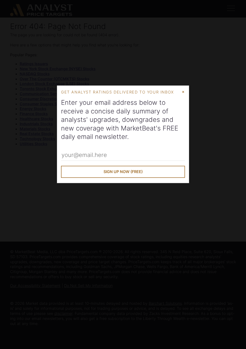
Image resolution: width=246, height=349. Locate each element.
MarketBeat (138, 128)
